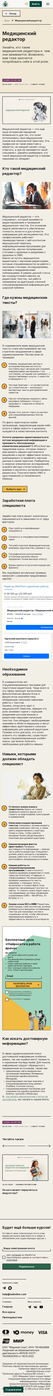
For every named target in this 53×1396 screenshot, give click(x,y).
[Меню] (48, 4)
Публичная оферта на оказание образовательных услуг (34, 1369)
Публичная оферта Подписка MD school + (23, 1373)
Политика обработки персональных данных (25, 1366)
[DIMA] (26, 4)
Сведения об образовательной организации (25, 1363)
